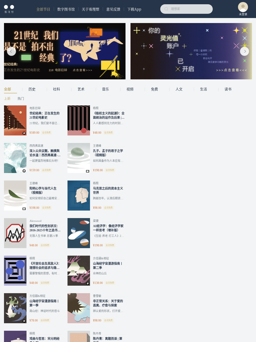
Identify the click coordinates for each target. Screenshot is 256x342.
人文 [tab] (179, 89)
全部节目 (43, 9)
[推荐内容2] (191, 51)
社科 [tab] (56, 89)
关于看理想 (90, 9)
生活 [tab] (203, 89)
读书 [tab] (228, 89)
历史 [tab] (32, 89)
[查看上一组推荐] (11, 51)
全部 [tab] (7, 89)
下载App (134, 9)
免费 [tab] (154, 89)
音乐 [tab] (105, 89)
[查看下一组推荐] (244, 51)
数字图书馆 (66, 9)
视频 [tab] (130, 89)
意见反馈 (113, 9)
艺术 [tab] (81, 89)
